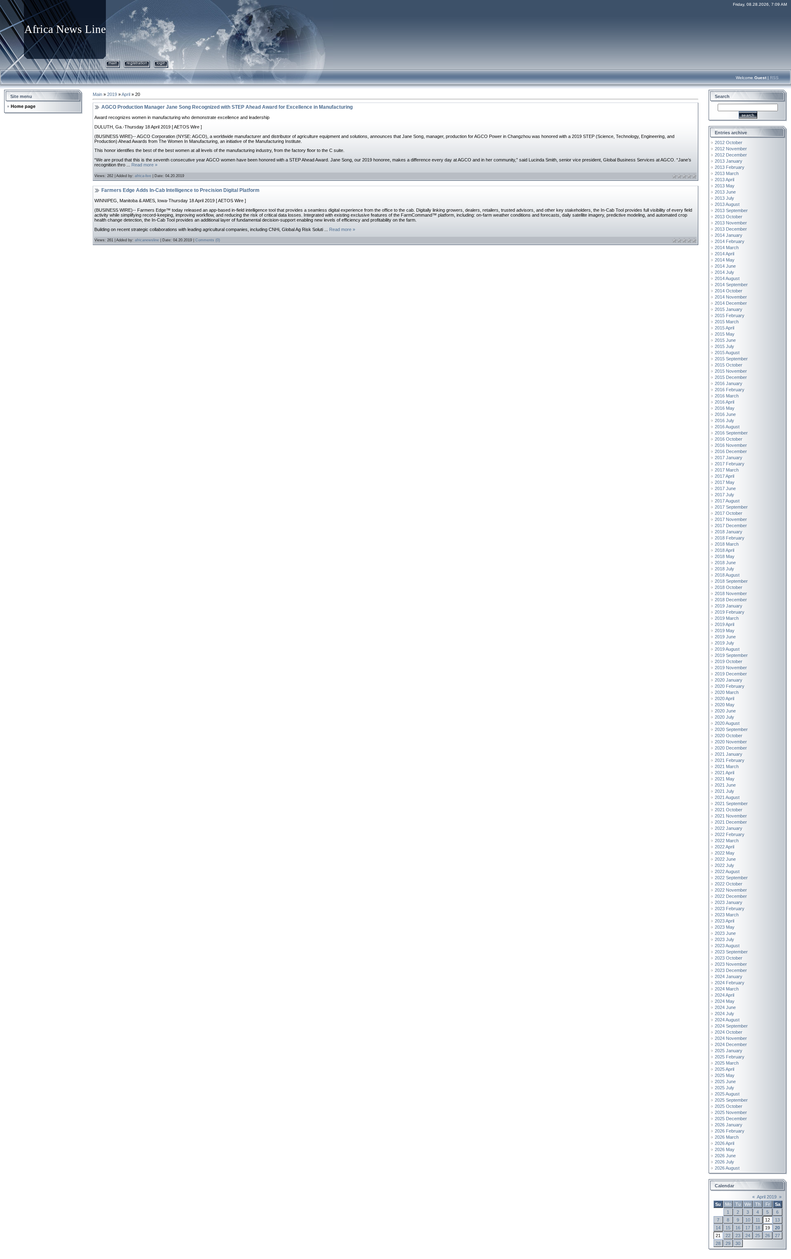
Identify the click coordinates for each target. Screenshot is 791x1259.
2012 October (728, 142)
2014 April (724, 253)
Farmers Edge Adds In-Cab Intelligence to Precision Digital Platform (180, 190)
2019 (112, 94)
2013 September (731, 210)
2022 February (729, 834)
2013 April (724, 179)
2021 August (727, 797)
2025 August (727, 1093)
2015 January (728, 309)
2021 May (725, 778)
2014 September (731, 284)
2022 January (728, 828)
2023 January (728, 902)
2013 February (729, 167)
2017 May (725, 482)
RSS (774, 77)
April (126, 94)
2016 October (728, 439)
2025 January (728, 1050)
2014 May (725, 259)
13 (777, 1219)
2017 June (725, 488)
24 (747, 1235)
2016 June (725, 414)
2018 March (727, 544)
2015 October (728, 364)
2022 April (724, 846)
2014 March (727, 247)
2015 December (731, 377)
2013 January (728, 161)
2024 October (728, 1032)
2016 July (724, 420)
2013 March (727, 173)
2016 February (729, 389)
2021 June (725, 784)
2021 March (727, 766)
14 (718, 1227)
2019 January (728, 605)
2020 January (728, 679)
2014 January (728, 235)
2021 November (731, 815)
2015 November (731, 371)
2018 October (728, 587)
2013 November (731, 222)
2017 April (724, 476)
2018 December (731, 599)
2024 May (725, 1001)
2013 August (727, 204)
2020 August (727, 723)
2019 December (731, 673)
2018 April (724, 550)
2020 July (724, 717)
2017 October (728, 513)
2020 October (728, 735)
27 (777, 1235)
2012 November (731, 148)
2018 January (728, 531)
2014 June (725, 266)
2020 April (724, 698)
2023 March (727, 914)
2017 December (731, 525)
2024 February (729, 982)
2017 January (728, 457)
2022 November (731, 890)
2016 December (731, 451)
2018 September (731, 581)
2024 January (728, 976)
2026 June (725, 1155)
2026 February (729, 1130)
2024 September (731, 1025)
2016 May (725, 408)
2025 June (725, 1081)
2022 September (731, 877)
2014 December (731, 303)
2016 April (724, 401)
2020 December (731, 747)
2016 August (727, 426)
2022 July (724, 865)
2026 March (727, 1137)
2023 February (729, 908)
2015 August (727, 352)
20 (777, 1227)
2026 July (724, 1161)
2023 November (731, 964)
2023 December (731, 970)
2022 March (727, 840)
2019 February (729, 612)
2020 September (731, 729)
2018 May (725, 556)
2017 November (731, 519)
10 (747, 1219)
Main (112, 63)
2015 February (729, 315)
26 (767, 1235)
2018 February (729, 537)
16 (737, 1227)
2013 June (725, 191)
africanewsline (147, 240)
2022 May (725, 852)
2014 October (728, 290)
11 (758, 1219)
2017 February (729, 463)
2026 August (727, 1168)
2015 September (731, 358)
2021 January (728, 754)
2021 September (731, 803)
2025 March (727, 1062)
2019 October (728, 661)
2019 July (724, 642)
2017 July (724, 494)
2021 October (728, 809)
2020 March (727, 692)
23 (737, 1235)
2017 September (731, 507)
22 (727, 1235)
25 (757, 1235)
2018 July (724, 568)
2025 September (731, 1100)
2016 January (728, 383)
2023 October (728, 957)
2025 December (731, 1118)
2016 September (731, 432)
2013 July (724, 198)
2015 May (725, 334)
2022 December (731, 896)
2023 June (725, 933)
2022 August (727, 871)
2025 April (724, 1069)
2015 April (724, 327)
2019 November (731, 667)
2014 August (727, 278)
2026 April (724, 1143)
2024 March (727, 988)
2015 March (727, 321)
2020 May (725, 704)
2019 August (727, 649)
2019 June (725, 636)
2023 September (731, 951)
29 (727, 1243)
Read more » (144, 164)
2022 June (725, 859)
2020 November (731, 741)
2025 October (728, 1106)
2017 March (727, 469)
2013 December (731, 229)
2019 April (724, 624)
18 (757, 1227)
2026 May (725, 1149)
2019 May (725, 630)
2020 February (729, 686)
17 (747, 1227)
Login (161, 63)
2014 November (731, 296)
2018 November (731, 593)
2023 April (724, 920)
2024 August (727, 1019)
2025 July (724, 1087)
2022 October (728, 883)
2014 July (724, 272)
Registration (136, 63)
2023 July (724, 939)
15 (727, 1227)
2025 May (725, 1075)
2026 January (728, 1124)
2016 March (727, 395)
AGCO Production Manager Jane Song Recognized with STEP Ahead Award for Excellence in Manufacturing (227, 107)
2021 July (724, 791)
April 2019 (767, 1196)
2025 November (731, 1112)
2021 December (731, 822)
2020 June (725, 710)
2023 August (727, 945)
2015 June (725, 340)
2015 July (724, 346)
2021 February (729, 760)
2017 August (727, 500)
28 (718, 1243)
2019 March (727, 618)
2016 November (731, 445)
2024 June (725, 1007)
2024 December (731, 1044)
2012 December (731, 154)
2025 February (729, 1056)
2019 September (731, 655)
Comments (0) (207, 240)
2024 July (724, 1013)
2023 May (725, 927)
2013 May (725, 185)
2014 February (729, 241)
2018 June (725, 562)
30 (737, 1243)
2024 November (731, 1038)
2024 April (724, 995)
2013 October (728, 216)
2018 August (727, 574)
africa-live (143, 176)
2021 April (724, 772)
